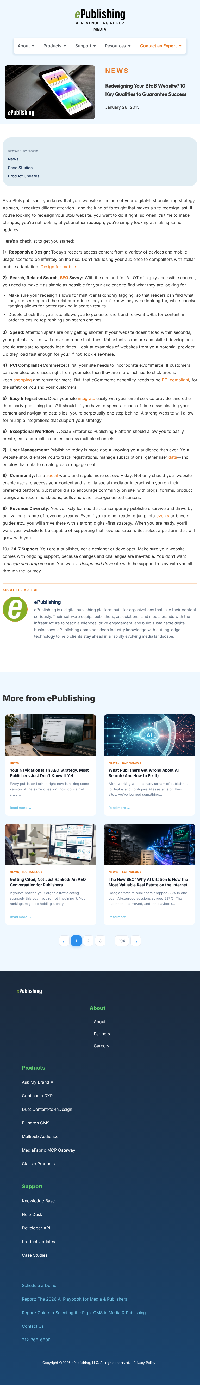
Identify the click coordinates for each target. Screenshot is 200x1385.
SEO (64, 277)
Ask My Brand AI (38, 1082)
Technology (131, 763)
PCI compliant (175, 379)
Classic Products (38, 1163)
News (13, 159)
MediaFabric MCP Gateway (48, 1150)
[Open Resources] (129, 46)
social (52, 475)
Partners (102, 1033)
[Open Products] (65, 46)
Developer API (36, 1228)
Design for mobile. (59, 266)
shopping (23, 379)
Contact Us (33, 1326)
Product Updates (23, 176)
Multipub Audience (40, 1136)
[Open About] (33, 46)
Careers (101, 1045)
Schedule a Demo (39, 1285)
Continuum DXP (37, 1095)
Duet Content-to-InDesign (47, 1109)
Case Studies (20, 167)
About (99, 1021)
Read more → (21, 808)
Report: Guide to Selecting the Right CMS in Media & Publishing (84, 1312)
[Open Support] (94, 46)
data (172, 457)
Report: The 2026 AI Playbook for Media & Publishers (74, 1299)
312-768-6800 (36, 1339)
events (162, 515)
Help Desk (32, 1214)
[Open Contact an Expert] (180, 46)
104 (124, 939)
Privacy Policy (144, 1363)
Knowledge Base (38, 1200)
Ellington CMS (35, 1122)
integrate (86, 398)
